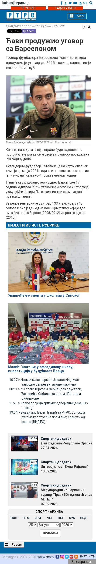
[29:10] (24, 466)
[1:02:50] (24, 443)
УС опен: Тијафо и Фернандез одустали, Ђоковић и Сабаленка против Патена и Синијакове (45, 393)
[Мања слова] (84, 26)
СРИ (37, 518)
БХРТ (83, 556)
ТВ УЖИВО (28, 8)
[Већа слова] (89, 26)
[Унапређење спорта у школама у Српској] (48, 260)
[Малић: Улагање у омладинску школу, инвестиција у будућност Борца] (48, 331)
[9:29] (24, 490)
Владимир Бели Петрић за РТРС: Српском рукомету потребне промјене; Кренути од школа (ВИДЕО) (47, 417)
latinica (7, 3)
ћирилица (22, 3)
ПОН (13, 518)
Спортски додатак (56, 438)
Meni (80, 16)
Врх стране (80, 562)
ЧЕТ (50, 518)
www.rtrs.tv (46, 557)
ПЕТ (61, 518)
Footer (16, 544)
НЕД (83, 518)
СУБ (72, 518)
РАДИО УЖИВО (65, 8)
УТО (26, 518)
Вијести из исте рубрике (33, 225)
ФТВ (92, 556)
